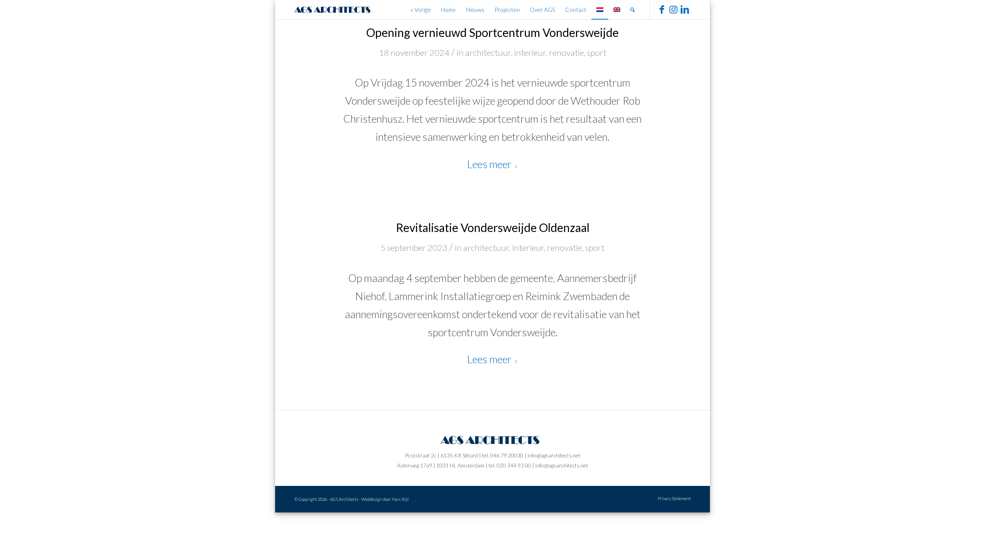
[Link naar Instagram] (673, 9)
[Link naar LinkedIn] (685, 9)
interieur (530, 52)
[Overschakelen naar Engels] (616, 9)
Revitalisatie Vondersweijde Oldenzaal (492, 227)
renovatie (566, 52)
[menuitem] (421, 9)
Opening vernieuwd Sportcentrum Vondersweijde (492, 32)
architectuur (488, 52)
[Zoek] (632, 9)
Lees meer (489, 164)
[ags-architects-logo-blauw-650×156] (334, 9)
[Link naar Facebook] (662, 9)
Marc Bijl (400, 499)
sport (596, 52)
